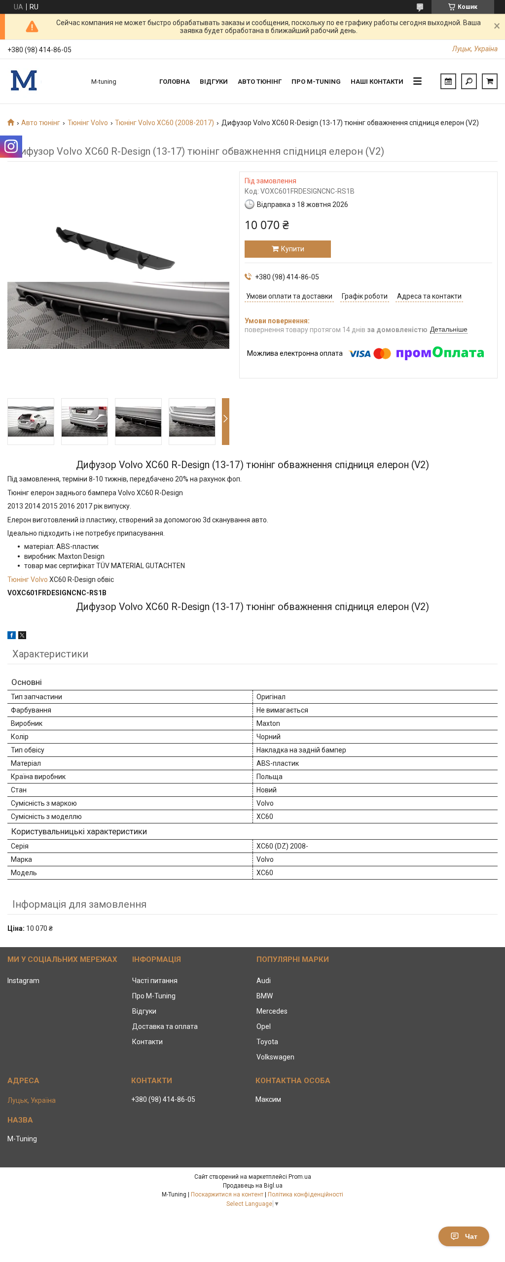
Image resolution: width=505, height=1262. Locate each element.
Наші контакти (377, 81)
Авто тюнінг (260, 81)
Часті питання (155, 981)
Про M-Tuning (154, 996)
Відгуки (214, 81)
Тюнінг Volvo (88, 123)
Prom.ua (300, 1176)
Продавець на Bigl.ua (253, 1185)
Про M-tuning (316, 81)
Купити (292, 249)
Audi (263, 981)
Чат (471, 1236)
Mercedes (272, 1011)
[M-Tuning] (44, 81)
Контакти (147, 1042)
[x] (22, 637)
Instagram (23, 981)
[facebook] (11, 637)
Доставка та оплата (165, 1026)
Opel (263, 1026)
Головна (174, 81)
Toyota (267, 1042)
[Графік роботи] (448, 81)
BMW (264, 996)
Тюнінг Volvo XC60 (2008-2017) (164, 123)
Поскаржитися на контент (227, 1194)
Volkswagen (275, 1057)
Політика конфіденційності (305, 1194)
